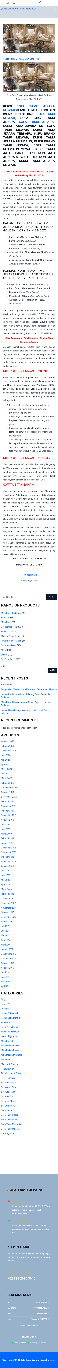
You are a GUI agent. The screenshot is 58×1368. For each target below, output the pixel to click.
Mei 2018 (5, 880)
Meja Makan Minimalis (11, 1055)
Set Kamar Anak (8, 1082)
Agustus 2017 (7, 921)
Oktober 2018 (7, 857)
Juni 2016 (5, 977)
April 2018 (5, 884)
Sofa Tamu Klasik (9, 1115)
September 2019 (9, 815)
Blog (3, 999)
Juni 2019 (5, 829)
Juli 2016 (5, 972)
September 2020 (9, 797)
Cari (51, 597)
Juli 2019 (5, 824)
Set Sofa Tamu (8, 659)
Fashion (5, 1009)
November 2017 (8, 908)
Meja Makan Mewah (10, 1050)
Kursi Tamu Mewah (10, 1032)
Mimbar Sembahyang (11, 636)
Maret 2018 (6, 889)
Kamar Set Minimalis (10, 1018)
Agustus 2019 (7, 820)
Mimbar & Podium (9, 1064)
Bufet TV (5, 617)
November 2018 (8, 852)
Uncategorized (8, 1133)
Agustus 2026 (7, 741)
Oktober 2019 (7, 811)
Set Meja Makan (8, 645)
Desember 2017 (8, 903)
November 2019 (8, 806)
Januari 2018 (7, 898)
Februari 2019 (7, 838)
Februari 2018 (7, 894)
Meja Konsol (7, 1041)
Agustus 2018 (7, 866)
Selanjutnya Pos (29, 581)
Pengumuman (7, 1069)
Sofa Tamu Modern (10, 1129)
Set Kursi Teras (8, 1096)
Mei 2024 (5, 760)
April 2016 (5, 986)
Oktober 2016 (7, 963)
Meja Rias (5, 622)
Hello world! (6, 684)
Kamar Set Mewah (9, 1013)
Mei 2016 (5, 981)
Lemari (4, 655)
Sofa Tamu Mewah (10, 1119)
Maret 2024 (6, 769)
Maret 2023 (6, 778)
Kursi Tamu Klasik (9, 1027)
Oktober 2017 (7, 912)
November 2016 (8, 958)
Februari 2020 (7, 801)
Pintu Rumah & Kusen (11, 641)
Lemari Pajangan (9, 1036)
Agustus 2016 (7, 968)
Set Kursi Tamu (8, 1092)
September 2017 (8, 917)
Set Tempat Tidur (9, 627)
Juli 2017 (5, 926)
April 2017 (5, 940)
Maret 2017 (6, 945)
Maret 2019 (6, 834)
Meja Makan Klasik (10, 1045)
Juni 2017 (5, 931)
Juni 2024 (6, 755)
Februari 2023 (7, 783)
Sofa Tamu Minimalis (11, 1124)
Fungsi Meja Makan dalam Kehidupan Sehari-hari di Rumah (29, 689)
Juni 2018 (5, 875)
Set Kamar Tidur (9, 1087)
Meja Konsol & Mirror (11, 613)
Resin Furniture (8, 1078)
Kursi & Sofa (7, 631)
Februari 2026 (7, 746)
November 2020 (9, 787)
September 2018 (9, 861)
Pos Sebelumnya (29, 575)
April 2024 (6, 764)
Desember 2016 (8, 954)
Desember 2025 (8, 750)
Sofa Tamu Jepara (36, 122)
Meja (3, 650)
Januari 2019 (7, 843)
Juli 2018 (5, 870)
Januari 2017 (7, 949)
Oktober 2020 (7, 792)
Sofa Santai (6, 1110)
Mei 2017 (5, 935)
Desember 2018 (8, 848)
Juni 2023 (6, 773)
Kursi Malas (6, 1022)
